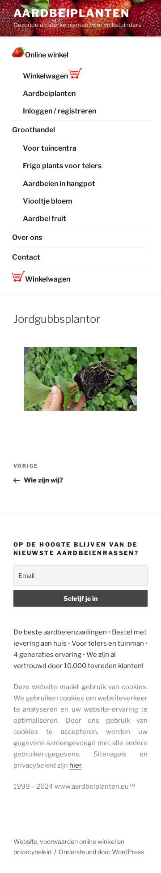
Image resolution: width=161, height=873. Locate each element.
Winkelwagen (46, 76)
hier (75, 765)
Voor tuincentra (49, 148)
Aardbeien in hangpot (59, 183)
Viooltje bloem (47, 201)
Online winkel (46, 55)
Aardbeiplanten (71, 13)
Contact (26, 257)
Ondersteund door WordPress (101, 852)
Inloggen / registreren (59, 111)
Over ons (27, 237)
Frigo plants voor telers (62, 165)
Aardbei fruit (44, 218)
